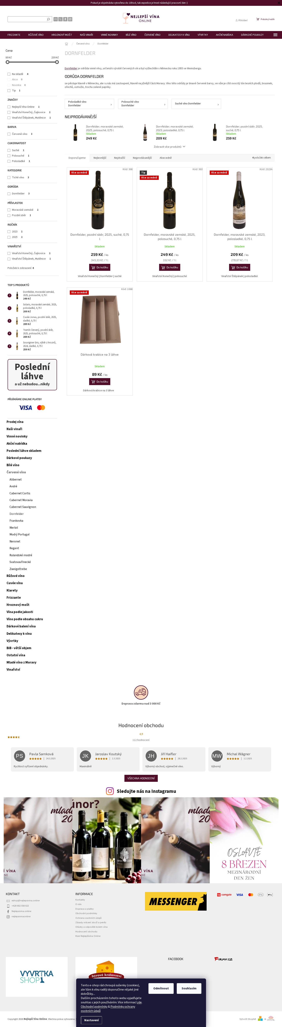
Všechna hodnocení (141, 778)
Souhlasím (189, 988)
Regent (14, 548)
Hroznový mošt (18, 605)
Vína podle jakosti (20, 612)
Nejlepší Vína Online (26, 107)
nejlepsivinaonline (21, 916)
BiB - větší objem (19, 648)
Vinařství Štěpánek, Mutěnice (31, 118)
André (13, 486)
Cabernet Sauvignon (22, 507)
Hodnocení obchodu (86, 931)
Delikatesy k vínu (19, 633)
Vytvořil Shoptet (248, 1019)
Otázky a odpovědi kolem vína (91, 927)
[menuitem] (14, 35)
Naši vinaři (14, 429)
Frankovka (16, 521)
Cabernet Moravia (21, 500)
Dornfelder (21, 194)
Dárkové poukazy (19, 458)
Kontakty (80, 899)
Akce (17, 79)
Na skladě (20, 74)
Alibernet (15, 479)
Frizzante (14, 597)
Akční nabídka (17, 443)
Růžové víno (16, 576)
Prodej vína (15, 422)
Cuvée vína (15, 583)
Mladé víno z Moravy (21, 662)
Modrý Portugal (19, 534)
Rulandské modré (20, 555)
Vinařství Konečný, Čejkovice (31, 112)
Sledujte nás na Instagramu (146, 791)
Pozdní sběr (21, 215)
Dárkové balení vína (21, 626)
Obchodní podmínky (94, 1006)
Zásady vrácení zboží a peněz (90, 922)
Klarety (12, 590)
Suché (18, 150)
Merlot (13, 528)
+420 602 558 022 (20, 906)
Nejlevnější (100, 158)
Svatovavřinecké (20, 562)
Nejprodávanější (142, 158)
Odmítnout (161, 988)
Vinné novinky (17, 436)
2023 (17, 232)
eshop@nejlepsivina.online (26, 900)
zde (139, 1002)
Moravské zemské (25, 210)
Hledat (48, 19)
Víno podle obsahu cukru (25, 619)
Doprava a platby (84, 909)
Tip (16, 91)
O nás (78, 904)
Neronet (14, 541)
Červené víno (22, 134)
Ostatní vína (16, 655)
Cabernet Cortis (19, 493)
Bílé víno (13, 465)
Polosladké (21, 161)
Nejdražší (119, 158)
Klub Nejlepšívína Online (87, 936)
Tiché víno (20, 177)
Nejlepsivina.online (21, 911)
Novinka (19, 85)
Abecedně (166, 158)
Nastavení (91, 1020)
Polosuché (20, 156)
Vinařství (13, 669)
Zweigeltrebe (18, 569)
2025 (17, 237)
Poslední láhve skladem (24, 451)
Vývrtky (12, 641)
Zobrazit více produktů (167, 146)
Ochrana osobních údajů (88, 918)
